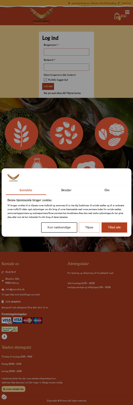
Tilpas (89, 227)
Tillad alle (114, 227)
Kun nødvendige (59, 227)
